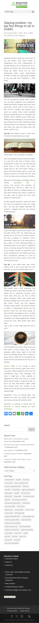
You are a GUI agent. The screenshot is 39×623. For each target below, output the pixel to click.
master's (29, 510)
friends (8, 496)
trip (25, 533)
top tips (8, 533)
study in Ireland (27, 530)
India (7, 500)
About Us (8, 562)
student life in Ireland (12, 523)
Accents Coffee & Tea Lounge (16, 366)
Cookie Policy (24, 611)
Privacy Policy (12, 611)
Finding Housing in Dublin (13, 454)
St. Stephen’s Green (27, 238)
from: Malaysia (20, 35)
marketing (19, 510)
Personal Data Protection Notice (18, 608)
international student (12, 503)
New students (9, 450)
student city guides (12, 520)
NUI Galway (19, 513)
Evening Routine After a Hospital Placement (19, 445)
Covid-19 (16, 490)
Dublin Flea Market (22, 306)
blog (18, 480)
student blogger (28, 516)
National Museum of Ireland (14, 174)
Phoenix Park (8, 267)
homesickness (28, 496)
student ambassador (12, 516)
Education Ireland (11, 559)
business (8, 483)
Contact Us (9, 565)
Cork (7, 490)
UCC (7, 536)
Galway (17, 496)
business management (13, 486)
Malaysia (9, 510)
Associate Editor (11, 33)
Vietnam (8, 540)
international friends (19, 500)
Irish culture (10, 506)
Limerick (21, 506)
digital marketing (28, 490)
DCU (33, 71)
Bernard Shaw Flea (11, 311)
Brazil (26, 480)
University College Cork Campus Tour (17, 459)
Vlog (17, 540)
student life (26, 520)
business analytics (21, 483)
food (16, 493)
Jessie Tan (23, 71)
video (22, 536)
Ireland (26, 503)
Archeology (25, 180)
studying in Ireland (12, 530)
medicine (9, 513)
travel (17, 533)
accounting (9, 480)
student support (11, 526)
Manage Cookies (10, 597)
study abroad (24, 526)
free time (25, 493)
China (26, 486)
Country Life (19, 185)
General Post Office (27, 166)
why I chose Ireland (11, 543)
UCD (14, 536)
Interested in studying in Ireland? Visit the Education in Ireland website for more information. (19, 406)
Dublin (8, 493)
